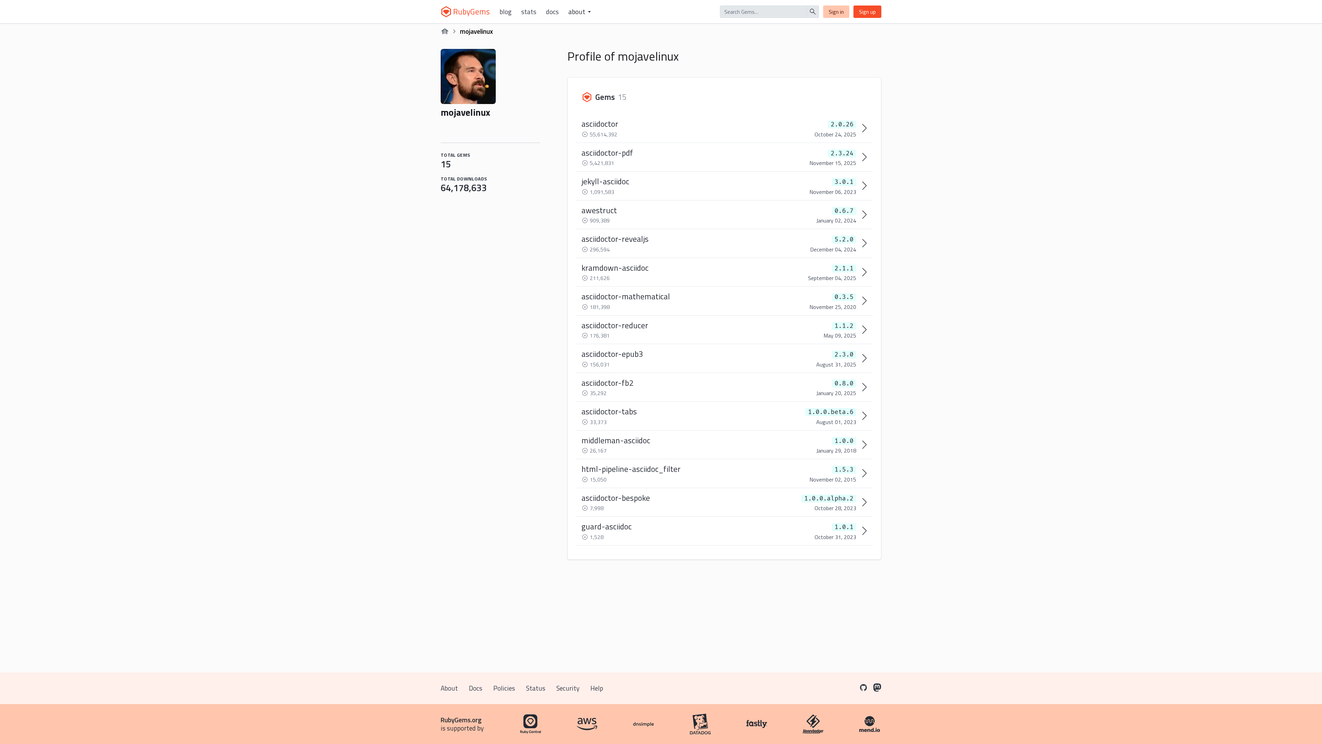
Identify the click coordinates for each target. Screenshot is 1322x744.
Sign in (836, 12)
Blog (506, 12)
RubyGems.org (461, 720)
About (449, 688)
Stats (528, 12)
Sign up (867, 12)
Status (535, 688)
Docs (552, 12)
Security (567, 688)
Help (596, 688)
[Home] (444, 31)
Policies (504, 688)
